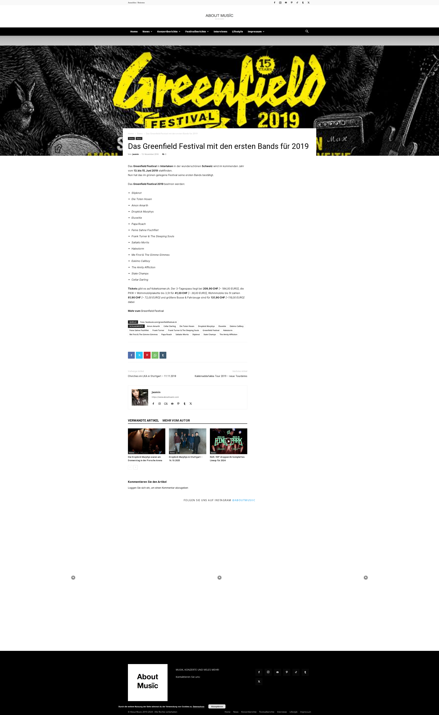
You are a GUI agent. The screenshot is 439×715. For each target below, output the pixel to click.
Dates (140, 133)
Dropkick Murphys (206, 326)
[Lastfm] (167, 404)
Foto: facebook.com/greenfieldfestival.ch (158, 322)
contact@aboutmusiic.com (216, 676)
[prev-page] (130, 467)
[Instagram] (280, 2)
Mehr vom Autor (176, 420)
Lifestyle (237, 31)
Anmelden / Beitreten (136, 3)
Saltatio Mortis (182, 334)
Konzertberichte (167, 31)
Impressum (255, 31)
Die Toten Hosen (187, 326)
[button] (307, 31)
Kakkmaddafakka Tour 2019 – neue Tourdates (221, 376)
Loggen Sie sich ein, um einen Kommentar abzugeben (158, 487)
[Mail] (285, 2)
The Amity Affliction (228, 334)
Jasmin (135, 154)
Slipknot (196, 334)
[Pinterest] (291, 2)
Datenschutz (198, 706)
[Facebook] (274, 2)
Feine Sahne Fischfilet (139, 330)
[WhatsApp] (155, 355)
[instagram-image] (73, 577)
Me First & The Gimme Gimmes (143, 334)
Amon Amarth (153, 326)
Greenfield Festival (152, 310)
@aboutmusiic (243, 500)
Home (134, 31)
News (146, 31)
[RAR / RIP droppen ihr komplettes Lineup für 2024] (228, 441)
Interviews (220, 31)
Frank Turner (158, 330)
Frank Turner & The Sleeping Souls (183, 330)
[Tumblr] (302, 2)
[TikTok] (297, 2)
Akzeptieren (217, 706)
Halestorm (228, 330)
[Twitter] (308, 2)
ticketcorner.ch (160, 288)
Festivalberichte (195, 31)
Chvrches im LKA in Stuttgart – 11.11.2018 (152, 376)
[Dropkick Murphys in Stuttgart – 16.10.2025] (187, 441)
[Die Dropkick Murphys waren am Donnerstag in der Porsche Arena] (146, 441)
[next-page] (135, 467)
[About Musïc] (219, 16)
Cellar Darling (170, 326)
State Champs (210, 334)
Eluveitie (222, 326)
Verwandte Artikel (143, 420)
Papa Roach (166, 334)
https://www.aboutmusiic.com (165, 397)
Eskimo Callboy (237, 326)
